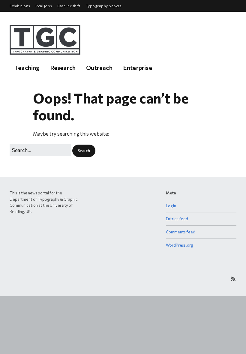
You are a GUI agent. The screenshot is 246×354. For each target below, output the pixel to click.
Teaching (27, 67)
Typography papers (104, 6)
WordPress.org (179, 245)
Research (63, 67)
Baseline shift (68, 6)
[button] (83, 151)
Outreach (99, 67)
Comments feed (180, 232)
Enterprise (137, 67)
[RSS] (233, 279)
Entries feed (177, 218)
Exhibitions (20, 6)
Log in (171, 205)
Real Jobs (43, 6)
